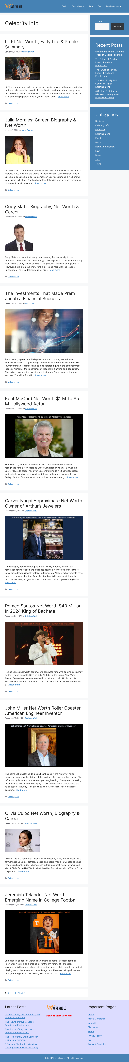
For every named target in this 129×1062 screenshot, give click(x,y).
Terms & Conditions (97, 1044)
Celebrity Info (13, 103)
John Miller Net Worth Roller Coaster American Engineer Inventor (43, 710)
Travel (98, 163)
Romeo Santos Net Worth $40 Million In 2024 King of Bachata (43, 608)
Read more (63, 96)
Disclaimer (93, 1027)
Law (91, 6)
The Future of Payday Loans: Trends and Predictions (106, 62)
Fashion (99, 138)
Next (21, 993)
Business (99, 121)
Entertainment (78, 6)
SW (99, 6)
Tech (64, 6)
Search (98, 21)
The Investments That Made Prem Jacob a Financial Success (40, 296)
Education (100, 129)
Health (98, 142)
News (98, 155)
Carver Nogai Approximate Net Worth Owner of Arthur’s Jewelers (43, 503)
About (91, 1014)
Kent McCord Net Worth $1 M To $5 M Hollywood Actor (42, 401)
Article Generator (113, 6)
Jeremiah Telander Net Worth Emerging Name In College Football (41, 897)
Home (91, 1031)
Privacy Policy (95, 1036)
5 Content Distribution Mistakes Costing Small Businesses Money (107, 94)
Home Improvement (105, 146)
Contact (92, 1023)
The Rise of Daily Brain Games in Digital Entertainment (106, 83)
